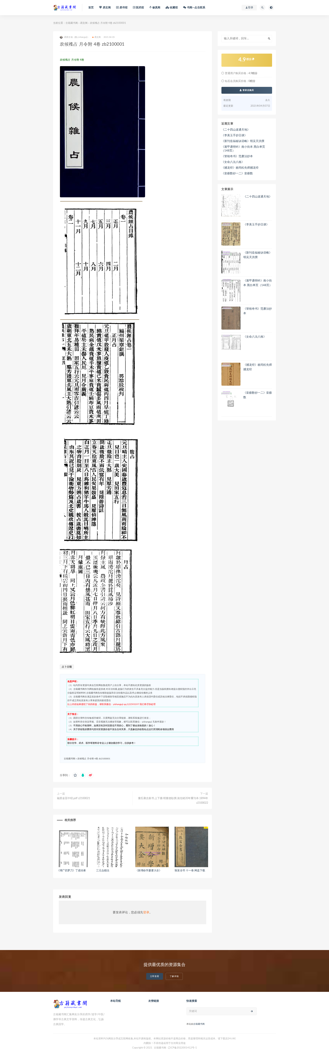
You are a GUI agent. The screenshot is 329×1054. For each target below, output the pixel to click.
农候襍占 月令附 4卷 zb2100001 (93, 758)
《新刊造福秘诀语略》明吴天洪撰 (242, 141)
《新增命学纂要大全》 (148, 870)
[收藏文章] (75, 775)
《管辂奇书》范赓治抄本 (237, 156)
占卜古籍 (67, 667)
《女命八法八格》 (232, 162)
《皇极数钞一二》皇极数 (237, 173)
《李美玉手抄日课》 (234, 135)
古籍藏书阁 (71, 23)
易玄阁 (84, 23)
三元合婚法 (102, 870)
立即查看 (154, 976)
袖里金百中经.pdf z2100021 (73, 798)
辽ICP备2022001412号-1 (182, 1048)
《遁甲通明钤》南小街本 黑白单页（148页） (243, 148)
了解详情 (174, 976)
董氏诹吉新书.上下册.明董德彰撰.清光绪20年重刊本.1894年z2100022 (173, 800)
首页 (91, 7)
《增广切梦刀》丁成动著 (71, 870)
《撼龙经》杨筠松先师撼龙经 (240, 167)
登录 (146, 912)
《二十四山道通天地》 (235, 129)
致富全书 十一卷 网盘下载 (190, 870)
